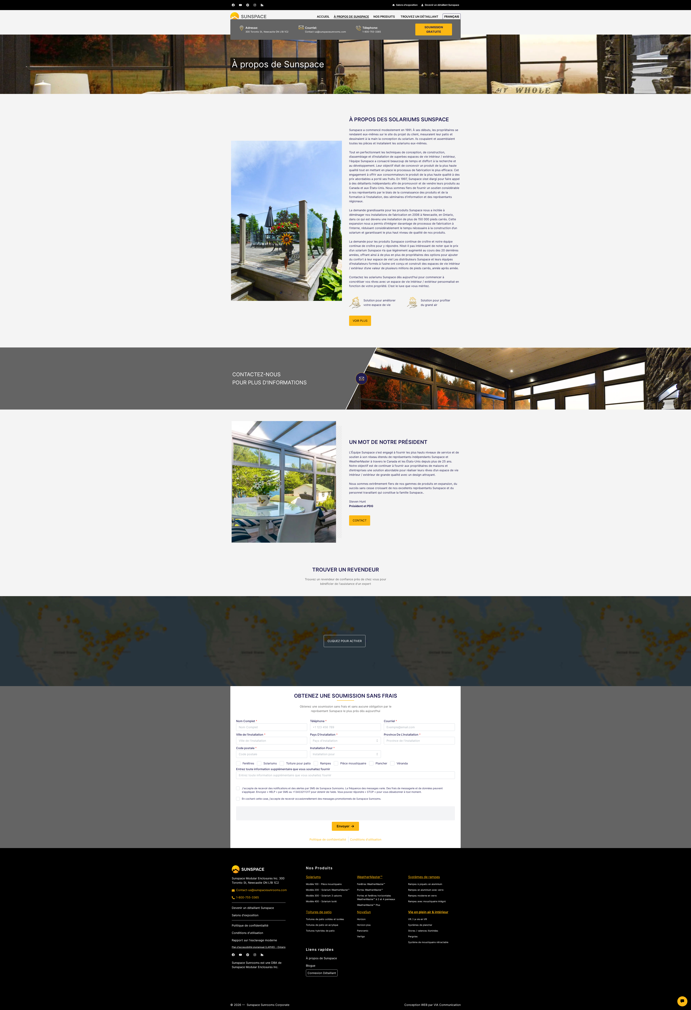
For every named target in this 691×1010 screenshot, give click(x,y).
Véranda (402, 763)
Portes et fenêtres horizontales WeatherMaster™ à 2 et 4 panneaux (376, 897)
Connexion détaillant (322, 973)
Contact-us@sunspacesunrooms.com (325, 31)
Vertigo (361, 936)
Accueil (323, 16)
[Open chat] (682, 1001)
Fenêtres (248, 763)
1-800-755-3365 (247, 897)
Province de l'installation (402, 734)
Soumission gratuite (433, 29)
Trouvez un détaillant (419, 16)
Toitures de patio (319, 912)
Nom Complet (246, 721)
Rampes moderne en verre (422, 895)
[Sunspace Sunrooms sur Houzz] (262, 5)
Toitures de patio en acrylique (322, 925)
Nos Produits (384, 16)
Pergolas (413, 936)
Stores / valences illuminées (423, 930)
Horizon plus (364, 925)
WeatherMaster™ (369, 877)
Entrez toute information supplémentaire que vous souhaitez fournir (283, 769)
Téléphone (318, 721)
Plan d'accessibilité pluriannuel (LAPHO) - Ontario (259, 947)
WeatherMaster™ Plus (368, 905)
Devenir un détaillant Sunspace (442, 5)
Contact (360, 520)
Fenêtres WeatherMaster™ (371, 884)
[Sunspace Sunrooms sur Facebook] (233, 5)
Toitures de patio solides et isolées (325, 919)
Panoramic (362, 930)
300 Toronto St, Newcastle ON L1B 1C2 (266, 31)
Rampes (325, 763)
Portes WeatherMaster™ (370, 890)
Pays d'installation (324, 734)
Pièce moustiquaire (353, 763)
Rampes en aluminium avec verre (425, 890)
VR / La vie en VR (417, 919)
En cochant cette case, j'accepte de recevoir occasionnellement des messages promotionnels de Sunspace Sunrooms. (311, 798)
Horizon (361, 919)
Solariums (270, 763)
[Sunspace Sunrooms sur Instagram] (254, 5)
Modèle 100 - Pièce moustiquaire (324, 884)
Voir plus (360, 320)
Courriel (390, 721)
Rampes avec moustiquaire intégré (427, 901)
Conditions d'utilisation (365, 839)
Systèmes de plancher (420, 925)
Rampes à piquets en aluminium (425, 884)
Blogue (310, 965)
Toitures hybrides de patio (320, 930)
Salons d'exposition (407, 5)
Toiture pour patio (298, 763)
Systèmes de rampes (424, 877)
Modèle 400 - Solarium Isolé (321, 901)
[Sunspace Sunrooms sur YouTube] (240, 5)
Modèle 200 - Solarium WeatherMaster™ (327, 890)
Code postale (246, 748)
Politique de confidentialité (328, 839)
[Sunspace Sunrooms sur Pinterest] (247, 5)
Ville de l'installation (250, 734)
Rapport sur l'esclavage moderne (254, 940)
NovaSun (364, 912)
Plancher (381, 763)
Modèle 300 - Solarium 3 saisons (324, 895)
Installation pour (322, 748)
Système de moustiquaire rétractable (428, 942)
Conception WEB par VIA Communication (432, 1005)
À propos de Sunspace (351, 16)
